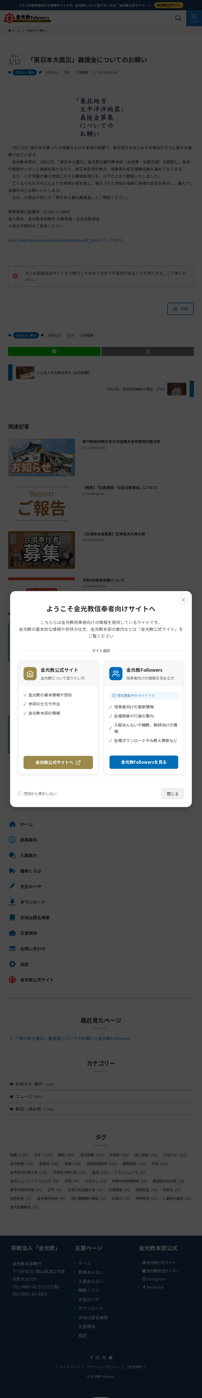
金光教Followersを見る (144, 762)
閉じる (173, 793)
